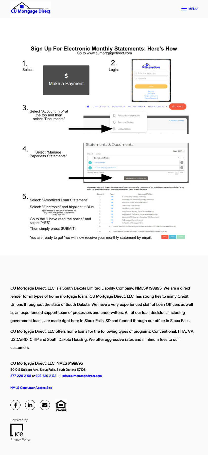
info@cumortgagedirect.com (82, 376)
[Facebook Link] (15, 406)
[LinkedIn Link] (30, 406)
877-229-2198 (20, 376)
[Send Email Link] (45, 406)
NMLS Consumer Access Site (31, 388)
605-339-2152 (46, 376)
